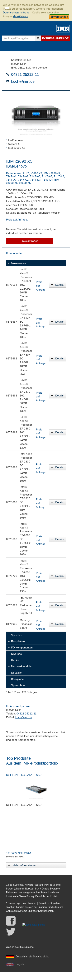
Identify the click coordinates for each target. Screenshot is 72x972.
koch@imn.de (23, 81)
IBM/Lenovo (15, 140)
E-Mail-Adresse (7, 81)
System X (14, 143)
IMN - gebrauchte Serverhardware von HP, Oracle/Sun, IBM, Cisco (63, 28)
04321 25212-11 (25, 74)
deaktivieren (20, 16)
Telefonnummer (7, 74)
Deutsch (32, 956)
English (20, 964)
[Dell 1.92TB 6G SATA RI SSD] (36, 789)
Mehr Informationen (24, 865)
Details (59, 284)
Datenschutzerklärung (16, 12)
